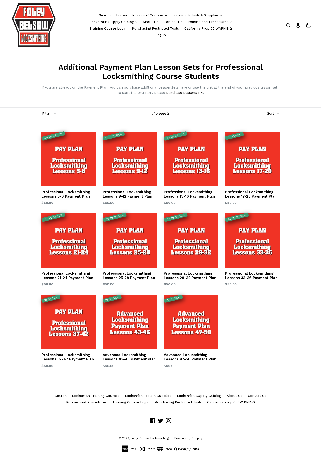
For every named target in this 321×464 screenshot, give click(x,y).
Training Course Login (107, 28)
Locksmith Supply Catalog (112, 22)
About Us (150, 22)
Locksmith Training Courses (140, 15)
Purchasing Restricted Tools (155, 28)
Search (105, 15)
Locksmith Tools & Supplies (196, 15)
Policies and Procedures (209, 22)
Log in (160, 35)
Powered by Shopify (188, 438)
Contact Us (173, 22)
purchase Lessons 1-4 (184, 92)
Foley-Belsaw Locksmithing (150, 438)
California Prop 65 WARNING (208, 28)
